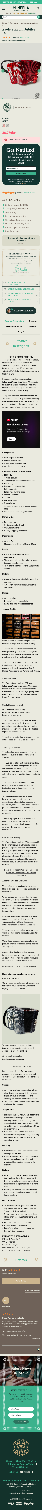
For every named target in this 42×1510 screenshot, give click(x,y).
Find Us (32, 1461)
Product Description (14, 321)
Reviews (33, 321)
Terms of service (21, 1467)
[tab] (32, 1291)
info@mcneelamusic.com (22, 1493)
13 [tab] (27, 98)
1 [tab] (2, 98)
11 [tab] (23, 98)
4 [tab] (8, 98)
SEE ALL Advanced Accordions (14, 41)
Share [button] (30, 1335)
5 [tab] (10, 98)
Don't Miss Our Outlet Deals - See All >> (21, 2)
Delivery (32, 326)
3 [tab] (6, 98)
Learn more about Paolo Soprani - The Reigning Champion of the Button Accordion (21, 873)
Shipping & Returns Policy (16, 1211)
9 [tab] (19, 98)
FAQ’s (21, 332)
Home (9, 1461)
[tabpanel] (21, 71)
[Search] (38, 17)
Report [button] (25, 1335)
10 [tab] (21, 98)
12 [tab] (25, 98)
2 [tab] (4, 98)
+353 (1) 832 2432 (22, 1490)
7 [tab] (15, 98)
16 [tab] (33, 98)
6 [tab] (12, 98)
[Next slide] (39, 71)
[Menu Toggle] (3, 8)
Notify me (21, 173)
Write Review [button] (21, 1281)
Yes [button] (21, 1335)
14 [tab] (29, 98)
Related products (14, 326)
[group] (21, 1270)
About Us (20, 1461)
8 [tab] (17, 98)
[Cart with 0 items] (38, 8)
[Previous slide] (3, 71)
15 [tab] (31, 98)
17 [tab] (36, 98)
